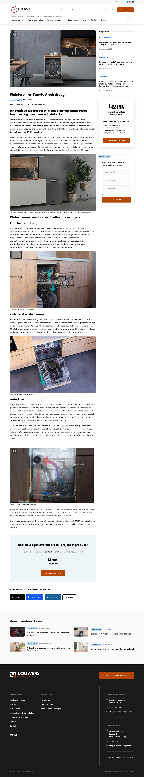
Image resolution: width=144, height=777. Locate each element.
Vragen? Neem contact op (115, 675)
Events (103, 20)
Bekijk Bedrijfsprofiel (116, 140)
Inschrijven (116, 200)
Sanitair (94, 20)
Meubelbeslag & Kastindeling (22, 713)
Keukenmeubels (54, 20)
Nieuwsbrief (109, 10)
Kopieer (69, 597)
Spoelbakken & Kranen (77, 20)
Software (13, 722)
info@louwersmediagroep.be (120, 746)
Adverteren (96, 10)
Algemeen (16, 20)
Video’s (85, 10)
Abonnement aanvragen (51, 709)
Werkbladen (15, 709)
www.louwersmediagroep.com (121, 757)
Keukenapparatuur (36, 20)
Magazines (64, 10)
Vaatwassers (16, 100)
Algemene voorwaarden (113, 771)
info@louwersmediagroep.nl (120, 712)
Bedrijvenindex (125, 10)
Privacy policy (129, 771)
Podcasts (75, 10)
